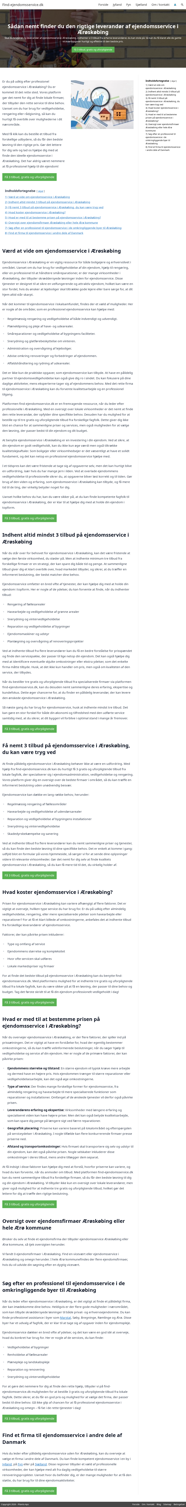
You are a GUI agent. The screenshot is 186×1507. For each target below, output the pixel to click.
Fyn (128, 5)
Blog (159, 1504)
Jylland (117, 5)
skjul (40, 191)
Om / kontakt (160, 5)
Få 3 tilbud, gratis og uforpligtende (93, 49)
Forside (103, 5)
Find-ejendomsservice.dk (22, 4)
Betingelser (179, 1504)
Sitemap (167, 1504)
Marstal (65, 1317)
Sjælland (141, 5)
